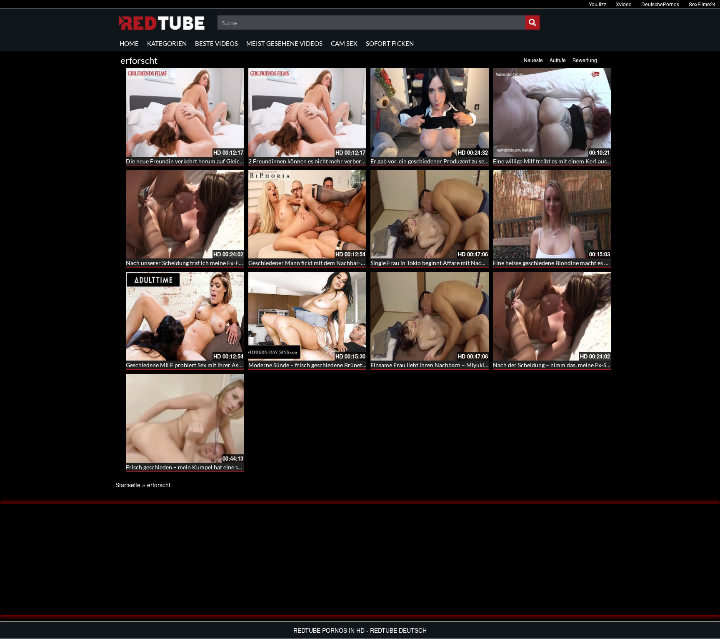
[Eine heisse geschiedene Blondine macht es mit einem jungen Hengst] (552, 214)
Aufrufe (558, 59)
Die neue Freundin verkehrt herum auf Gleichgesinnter (196, 161)
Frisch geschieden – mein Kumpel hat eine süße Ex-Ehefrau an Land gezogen (223, 467)
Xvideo (624, 4)
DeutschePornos (660, 4)
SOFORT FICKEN (390, 43)
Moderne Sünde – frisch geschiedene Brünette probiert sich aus (330, 364)
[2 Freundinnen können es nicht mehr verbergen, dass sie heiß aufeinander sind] (307, 112)
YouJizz (597, 4)
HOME (129, 43)
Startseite (127, 485)
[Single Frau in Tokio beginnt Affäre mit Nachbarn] (429, 214)
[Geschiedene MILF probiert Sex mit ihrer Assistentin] (185, 316)
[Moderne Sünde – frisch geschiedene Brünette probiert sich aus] (307, 316)
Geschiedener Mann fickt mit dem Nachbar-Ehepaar (315, 262)
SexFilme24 (702, 4)
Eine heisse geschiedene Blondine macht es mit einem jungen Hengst (580, 262)
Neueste (533, 59)
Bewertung (584, 59)
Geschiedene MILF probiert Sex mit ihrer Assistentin (193, 364)
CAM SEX (344, 43)
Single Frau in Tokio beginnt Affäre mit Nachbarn (433, 262)
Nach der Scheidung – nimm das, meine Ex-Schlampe (560, 364)
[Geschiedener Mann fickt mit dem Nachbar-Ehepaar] (307, 214)
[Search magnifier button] (532, 22)
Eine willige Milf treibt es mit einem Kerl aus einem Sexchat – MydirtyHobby (591, 161)
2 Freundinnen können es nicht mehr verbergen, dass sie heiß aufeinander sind (349, 161)
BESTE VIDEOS (216, 43)
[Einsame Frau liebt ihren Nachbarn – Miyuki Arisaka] (429, 316)
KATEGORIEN (167, 43)
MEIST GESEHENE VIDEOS (284, 43)
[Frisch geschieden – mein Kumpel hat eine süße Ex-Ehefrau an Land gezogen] (185, 418)
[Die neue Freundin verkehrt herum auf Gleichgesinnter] (185, 112)
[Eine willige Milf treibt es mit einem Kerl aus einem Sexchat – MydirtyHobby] (552, 112)
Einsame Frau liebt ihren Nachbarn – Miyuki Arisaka (437, 364)
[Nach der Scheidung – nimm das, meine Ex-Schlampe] (552, 316)
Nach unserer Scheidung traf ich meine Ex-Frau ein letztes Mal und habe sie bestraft (233, 262)
